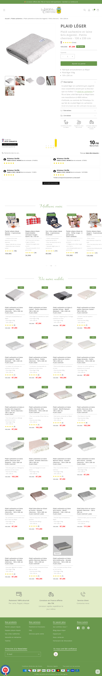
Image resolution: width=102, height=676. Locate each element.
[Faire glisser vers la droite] (55, 266)
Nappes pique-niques (13, 630)
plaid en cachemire (85, 91)
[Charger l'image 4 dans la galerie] (40, 80)
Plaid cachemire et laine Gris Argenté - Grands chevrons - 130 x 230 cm (14, 510)
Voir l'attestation (10, 144)
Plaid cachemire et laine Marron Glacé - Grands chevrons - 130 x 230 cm (62, 460)
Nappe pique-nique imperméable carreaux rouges (32, 233)
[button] (4, 10)
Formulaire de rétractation (62, 641)
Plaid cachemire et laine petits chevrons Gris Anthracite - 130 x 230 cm (38, 409)
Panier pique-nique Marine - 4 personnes (13, 232)
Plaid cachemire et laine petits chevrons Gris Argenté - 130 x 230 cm (14, 460)
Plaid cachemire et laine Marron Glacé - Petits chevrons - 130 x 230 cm (38, 359)
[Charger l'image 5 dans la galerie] (51, 80)
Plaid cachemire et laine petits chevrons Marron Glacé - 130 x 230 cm (38, 560)
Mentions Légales (52, 666)
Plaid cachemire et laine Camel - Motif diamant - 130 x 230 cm (62, 409)
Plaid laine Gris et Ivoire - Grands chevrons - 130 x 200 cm (86, 510)
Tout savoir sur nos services (71, 666)
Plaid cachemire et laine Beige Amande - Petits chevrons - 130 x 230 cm (86, 359)
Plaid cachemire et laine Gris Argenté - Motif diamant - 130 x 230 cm (14, 359)
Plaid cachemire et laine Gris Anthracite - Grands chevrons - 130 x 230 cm (62, 560)
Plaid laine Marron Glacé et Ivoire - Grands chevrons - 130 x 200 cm (38, 510)
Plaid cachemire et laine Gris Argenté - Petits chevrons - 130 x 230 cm (14, 309)
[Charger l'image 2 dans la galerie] (20, 80)
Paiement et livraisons (37, 627)
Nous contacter (58, 637)
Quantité (63, 52)
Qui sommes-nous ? (60, 627)
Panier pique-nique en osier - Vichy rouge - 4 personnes (74, 233)
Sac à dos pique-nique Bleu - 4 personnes (54, 232)
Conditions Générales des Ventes (32, 666)
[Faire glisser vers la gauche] (46, 266)
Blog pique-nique (59, 630)
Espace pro (57, 634)
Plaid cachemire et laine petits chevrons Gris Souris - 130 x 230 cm (86, 409)
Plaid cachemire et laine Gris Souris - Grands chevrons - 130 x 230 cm (86, 460)
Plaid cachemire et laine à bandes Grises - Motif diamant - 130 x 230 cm (62, 309)
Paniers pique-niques (13, 627)
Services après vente (36, 634)
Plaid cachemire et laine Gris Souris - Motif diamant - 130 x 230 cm (62, 510)
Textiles (8, 641)
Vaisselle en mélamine (13, 637)
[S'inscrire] (38, 654)
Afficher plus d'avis (51, 183)
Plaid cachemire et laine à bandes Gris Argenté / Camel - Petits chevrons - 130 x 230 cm (14, 409)
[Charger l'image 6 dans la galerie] (9, 91)
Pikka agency (63, 674)
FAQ (30, 630)
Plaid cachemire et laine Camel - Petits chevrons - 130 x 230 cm (38, 309)
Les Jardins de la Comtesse (47, 674)
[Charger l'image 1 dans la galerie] (9, 80)
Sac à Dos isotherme (12, 634)
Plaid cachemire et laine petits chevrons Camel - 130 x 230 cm (86, 309)
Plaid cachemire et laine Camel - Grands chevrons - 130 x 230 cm (39, 460)
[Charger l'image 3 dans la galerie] (30, 80)
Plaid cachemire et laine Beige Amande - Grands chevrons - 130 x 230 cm (14, 560)
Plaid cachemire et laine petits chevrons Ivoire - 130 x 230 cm (62, 359)
